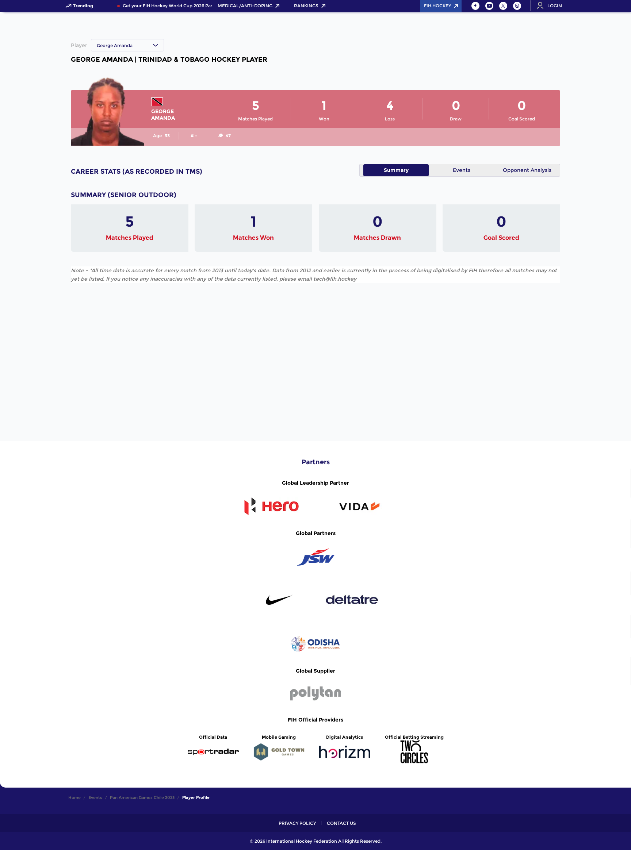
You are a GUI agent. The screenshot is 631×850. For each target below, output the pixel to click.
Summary (396, 170)
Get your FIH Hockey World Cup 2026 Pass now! (171, 6)
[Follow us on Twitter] (503, 6)
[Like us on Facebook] (475, 6)
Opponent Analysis (527, 170)
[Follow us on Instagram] (517, 6)
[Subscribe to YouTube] (489, 6)
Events (461, 170)
